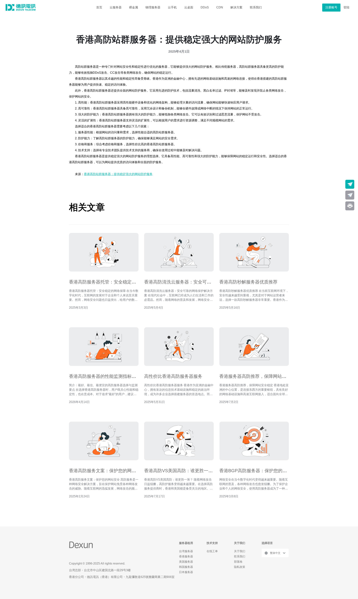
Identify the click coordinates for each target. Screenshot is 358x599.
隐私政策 (239, 566)
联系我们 (256, 7)
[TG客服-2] (349, 195)
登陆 (346, 7)
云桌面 (188, 7)
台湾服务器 (186, 551)
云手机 (172, 7)
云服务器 (116, 7)
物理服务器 (152, 7)
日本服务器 (186, 572)
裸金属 (133, 7)
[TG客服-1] (349, 184)
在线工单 (212, 551)
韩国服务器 (186, 566)
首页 (99, 7)
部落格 (238, 561)
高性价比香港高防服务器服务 (173, 376)
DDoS (205, 7)
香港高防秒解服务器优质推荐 (248, 281)
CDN (219, 7)
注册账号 (331, 7)
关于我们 (239, 551)
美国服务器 (186, 561)
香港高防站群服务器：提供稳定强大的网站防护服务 (118, 174)
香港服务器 (186, 556)
